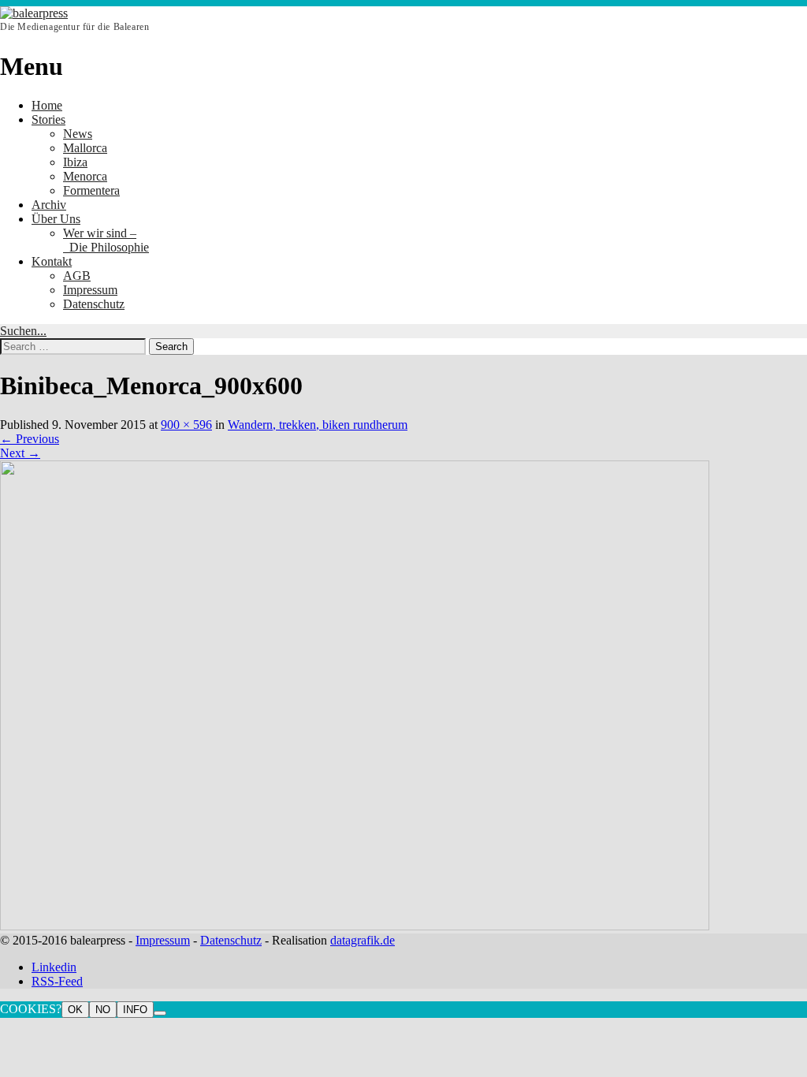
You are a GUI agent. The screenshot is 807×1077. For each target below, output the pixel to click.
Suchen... (23, 330)
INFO (135, 1010)
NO (102, 1010)
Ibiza (75, 162)
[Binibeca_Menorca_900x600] (354, 926)
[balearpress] (34, 13)
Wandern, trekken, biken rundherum (317, 424)
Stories (48, 119)
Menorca (85, 176)
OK (75, 1010)
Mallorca (85, 148)
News (77, 133)
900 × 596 (186, 424)
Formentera (91, 190)
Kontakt (52, 261)
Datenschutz (94, 304)
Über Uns (56, 218)
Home (47, 105)
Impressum (90, 289)
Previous (29, 438)
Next (20, 453)
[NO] (160, 1013)
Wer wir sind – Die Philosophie (106, 240)
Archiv (49, 204)
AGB (77, 275)
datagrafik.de (362, 940)
